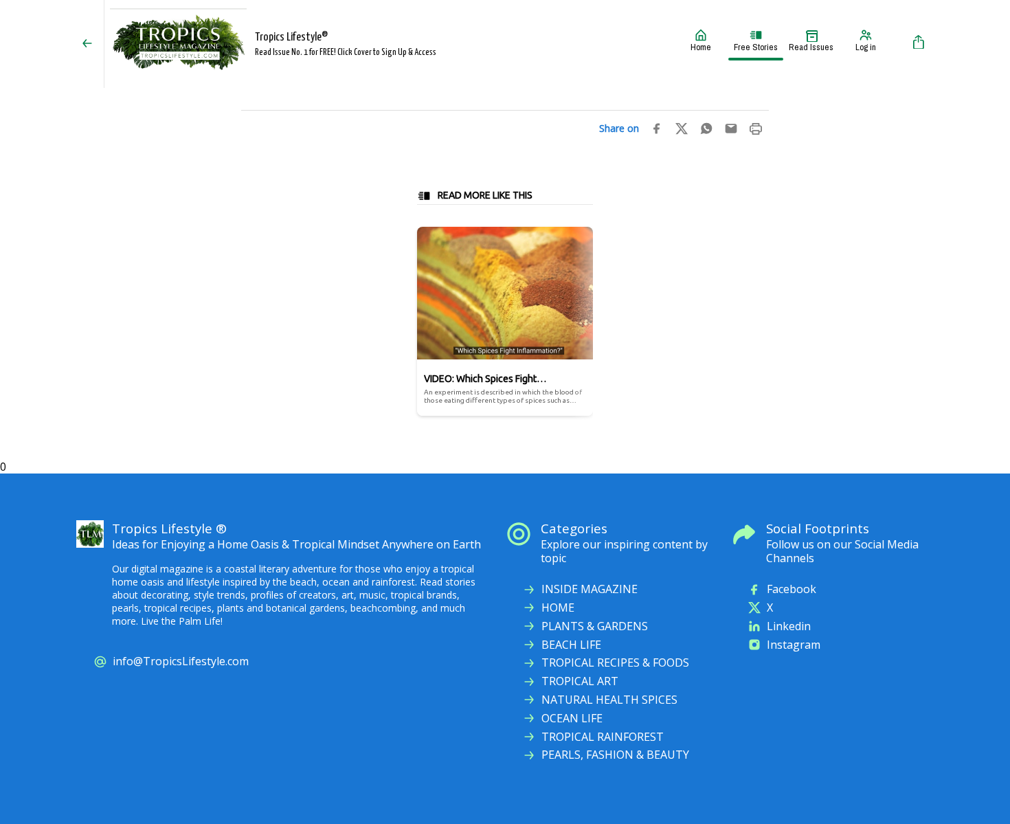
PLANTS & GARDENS (594, 626)
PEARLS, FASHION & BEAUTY (615, 755)
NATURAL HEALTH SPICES (609, 700)
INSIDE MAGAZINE (589, 589)
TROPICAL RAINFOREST (602, 737)
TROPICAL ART (579, 681)
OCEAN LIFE (572, 718)
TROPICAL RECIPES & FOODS (615, 663)
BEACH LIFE (571, 645)
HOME (557, 608)
